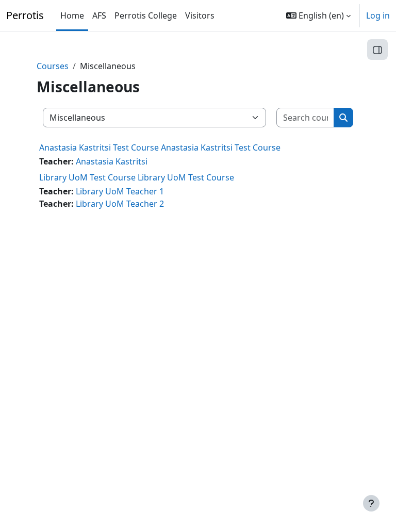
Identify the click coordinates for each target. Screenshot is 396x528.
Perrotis (25, 15)
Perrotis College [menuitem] (145, 15)
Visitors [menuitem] (199, 15)
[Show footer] (371, 503)
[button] (318, 15)
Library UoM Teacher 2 (120, 203)
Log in (378, 15)
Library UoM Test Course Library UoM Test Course (136, 177)
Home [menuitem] (72, 15)
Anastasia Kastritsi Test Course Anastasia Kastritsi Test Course (159, 147)
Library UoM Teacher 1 (120, 191)
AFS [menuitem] (99, 15)
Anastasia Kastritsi (111, 161)
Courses (53, 66)
